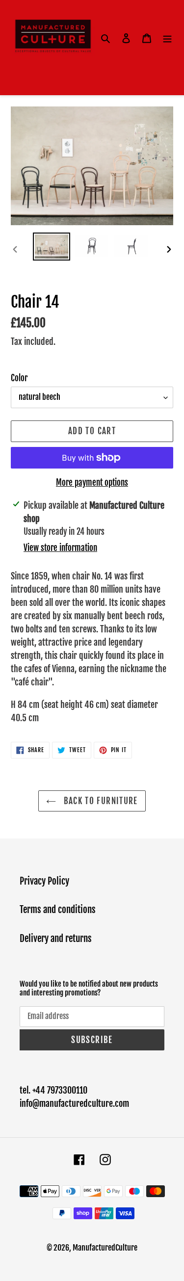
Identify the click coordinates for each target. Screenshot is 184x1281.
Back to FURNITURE (99, 801)
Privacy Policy (44, 881)
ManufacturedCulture (105, 1248)
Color (19, 378)
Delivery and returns (56, 938)
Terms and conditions (58, 909)
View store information (60, 548)
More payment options (92, 482)
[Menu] (167, 38)
